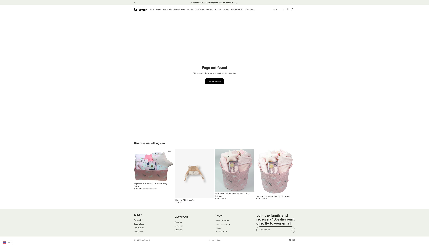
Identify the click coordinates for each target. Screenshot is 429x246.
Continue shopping (214, 81)
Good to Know (139, 224)
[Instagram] (293, 240)
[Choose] (210, 194)
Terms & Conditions (223, 224)
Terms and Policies (215, 240)
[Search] (282, 9)
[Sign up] (291, 229)
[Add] (170, 178)
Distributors (179, 230)
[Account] (287, 9)
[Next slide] (292, 2)
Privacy (218, 228)
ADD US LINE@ (221, 231)
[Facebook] (289, 240)
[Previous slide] (134, 2)
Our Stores (179, 226)
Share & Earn (138, 232)
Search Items (139, 228)
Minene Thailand (144, 240)
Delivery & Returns (222, 220)
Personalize (138, 220)
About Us (178, 222)
